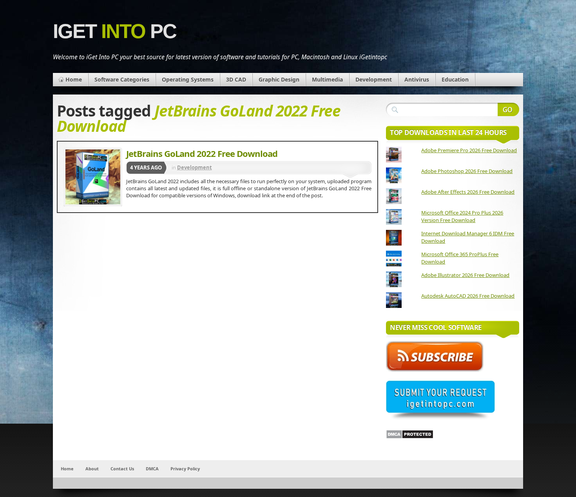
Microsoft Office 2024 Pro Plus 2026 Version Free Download (462, 216)
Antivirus (416, 79)
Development (373, 79)
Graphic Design (279, 79)
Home (73, 79)
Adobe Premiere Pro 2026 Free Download (469, 150)
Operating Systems (188, 79)
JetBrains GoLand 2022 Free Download (201, 153)
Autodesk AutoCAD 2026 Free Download (467, 295)
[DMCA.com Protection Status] (409, 437)
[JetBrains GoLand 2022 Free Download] (92, 176)
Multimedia (327, 79)
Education (455, 79)
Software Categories (121, 79)
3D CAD (236, 79)
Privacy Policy (185, 469)
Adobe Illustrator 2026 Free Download (465, 275)
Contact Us (122, 469)
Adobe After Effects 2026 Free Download (467, 191)
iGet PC (114, 31)
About (92, 469)
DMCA (152, 469)
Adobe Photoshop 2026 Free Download (467, 171)
